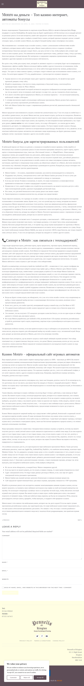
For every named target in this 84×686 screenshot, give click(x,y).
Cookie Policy (59, 641)
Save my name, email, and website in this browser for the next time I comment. (38, 587)
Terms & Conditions (42, 641)
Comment (6, 535)
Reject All (27, 677)
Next (79, 520)
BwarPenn (16, 24)
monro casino (16, 123)
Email (5, 570)
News (46, 24)
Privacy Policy (26, 641)
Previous (6, 520)
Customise (13, 677)
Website (5, 579)
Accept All (40, 677)
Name (5, 562)
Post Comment (10, 592)
